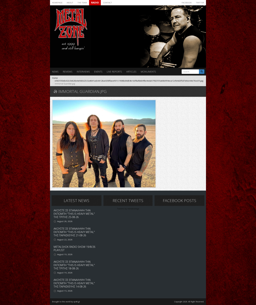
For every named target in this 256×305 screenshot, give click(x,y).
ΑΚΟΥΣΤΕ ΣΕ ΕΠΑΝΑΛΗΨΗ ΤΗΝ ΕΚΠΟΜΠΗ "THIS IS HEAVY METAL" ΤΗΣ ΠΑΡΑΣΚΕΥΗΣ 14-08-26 (74, 283)
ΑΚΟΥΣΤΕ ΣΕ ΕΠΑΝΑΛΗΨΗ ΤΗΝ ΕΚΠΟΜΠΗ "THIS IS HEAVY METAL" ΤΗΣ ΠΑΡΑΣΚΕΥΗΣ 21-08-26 (74, 232)
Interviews (83, 71)
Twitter (200, 2)
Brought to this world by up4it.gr (66, 301)
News (55, 71)
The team (82, 2)
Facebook (187, 2)
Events (98, 71)
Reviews (67, 71)
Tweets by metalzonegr (128, 208)
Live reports (114, 71)
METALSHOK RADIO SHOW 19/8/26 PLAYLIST (74, 248)
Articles (131, 71)
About (70, 2)
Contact (107, 2)
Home (55, 78)
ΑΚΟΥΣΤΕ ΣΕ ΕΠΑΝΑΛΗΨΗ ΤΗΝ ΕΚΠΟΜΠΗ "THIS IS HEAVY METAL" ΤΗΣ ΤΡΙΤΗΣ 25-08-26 (74, 214)
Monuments (148, 71)
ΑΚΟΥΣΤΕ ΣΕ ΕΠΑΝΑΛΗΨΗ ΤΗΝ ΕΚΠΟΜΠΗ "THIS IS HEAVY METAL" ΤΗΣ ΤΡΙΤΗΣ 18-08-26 (74, 265)
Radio (95, 2)
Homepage (57, 2)
